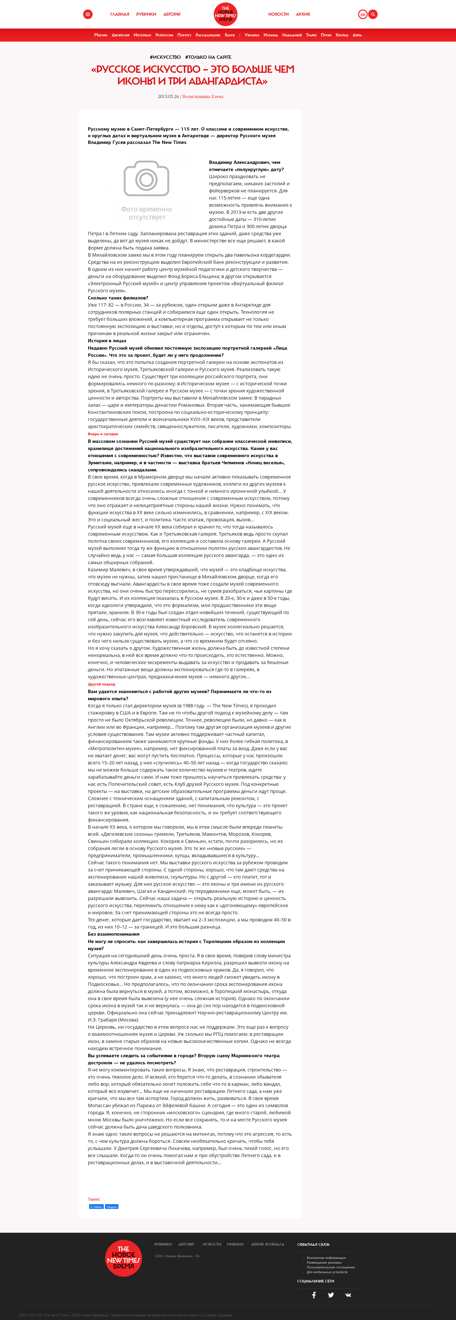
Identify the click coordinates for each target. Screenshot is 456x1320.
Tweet (94, 1199)
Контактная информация (326, 1257)
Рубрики (146, 14)
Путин (326, 35)
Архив (303, 14)
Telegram (111, 1207)
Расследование (208, 35)
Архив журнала (267, 1244)
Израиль (271, 35)
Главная (119, 14)
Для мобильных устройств (327, 1271)
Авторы (171, 14)
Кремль (342, 35)
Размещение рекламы (324, 1262)
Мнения (235, 1244)
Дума (357, 35)
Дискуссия (120, 35)
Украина (252, 35)
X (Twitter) (96, 1207)
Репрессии (164, 35)
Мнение (101, 35)
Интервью (142, 35)
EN (363, 14)
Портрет (184, 35)
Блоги (230, 35)
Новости (278, 14)
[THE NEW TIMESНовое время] (226, 14)
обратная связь (313, 1244)
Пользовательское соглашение (331, 1267)
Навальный (292, 35)
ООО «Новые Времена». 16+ (178, 1255)
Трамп (311, 35)
